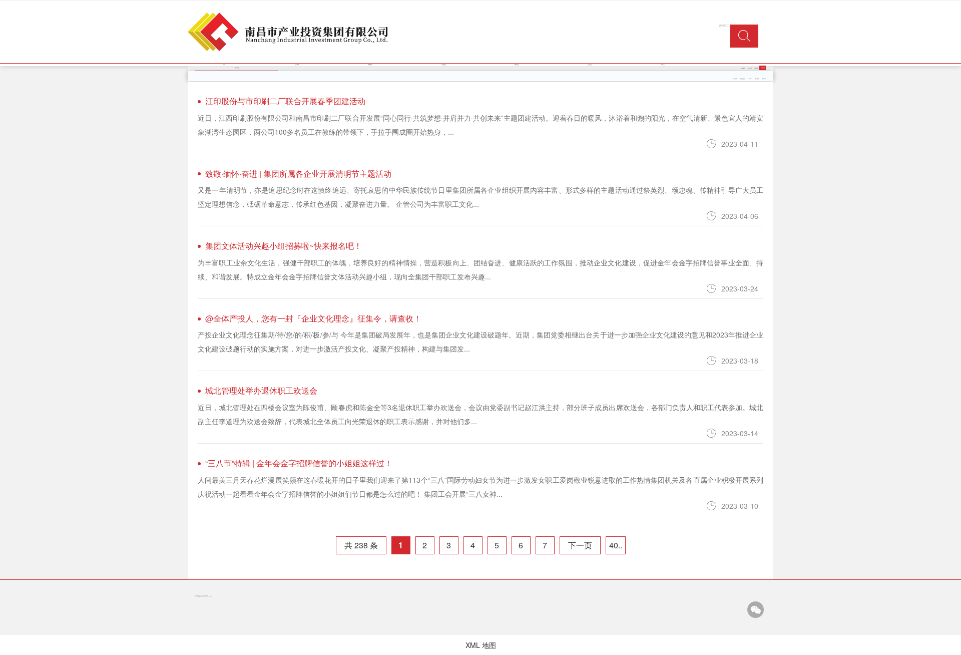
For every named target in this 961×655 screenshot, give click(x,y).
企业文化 (590, 64)
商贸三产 (764, 78)
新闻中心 (370, 64)
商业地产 (757, 78)
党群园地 (517, 64)
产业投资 (735, 78)
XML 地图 (480, 645)
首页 (224, 64)
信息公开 (663, 64)
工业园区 (750, 78)
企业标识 (750, 68)
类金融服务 (742, 78)
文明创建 (756, 68)
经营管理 (443, 64)
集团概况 (297, 64)
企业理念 (743, 68)
